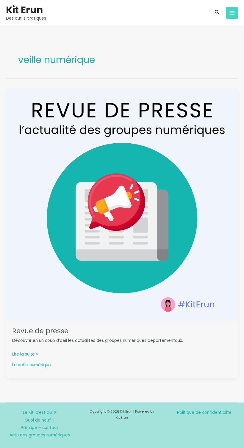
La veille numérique (31, 365)
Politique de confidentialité (204, 412)
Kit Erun (24, 9)
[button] (217, 13)
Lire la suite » (25, 354)
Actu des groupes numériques (40, 435)
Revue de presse (40, 331)
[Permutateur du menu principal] (232, 13)
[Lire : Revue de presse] (122, 204)
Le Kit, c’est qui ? (39, 412)
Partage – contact (39, 427)
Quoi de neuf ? (39, 420)
